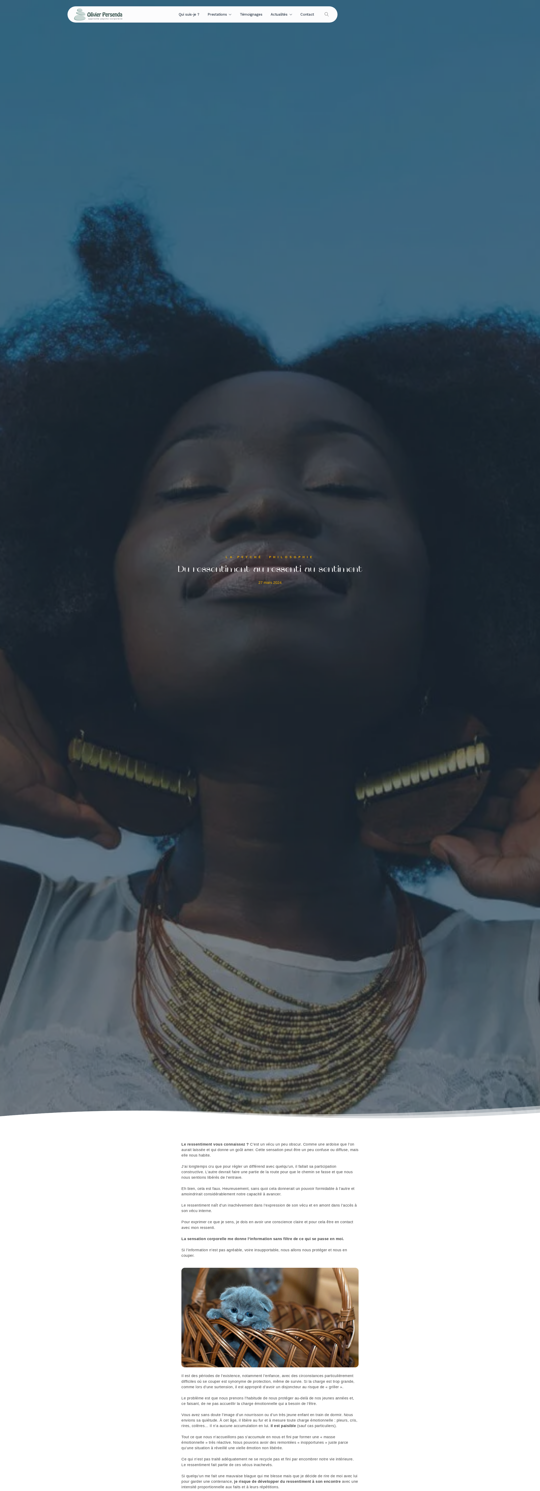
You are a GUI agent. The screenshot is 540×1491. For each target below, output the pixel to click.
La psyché (244, 557)
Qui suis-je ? (189, 14)
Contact (307, 14)
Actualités (279, 14)
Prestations (217, 14)
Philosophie (291, 557)
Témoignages (251, 14)
